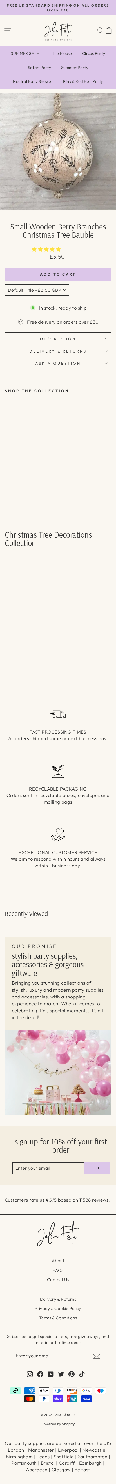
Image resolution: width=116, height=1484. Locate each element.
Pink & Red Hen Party (83, 81)
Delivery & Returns (58, 1299)
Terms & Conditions (58, 1317)
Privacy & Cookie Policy (58, 1308)
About (58, 1260)
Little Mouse (60, 53)
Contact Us (58, 1279)
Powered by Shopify (58, 1423)
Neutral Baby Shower (33, 81)
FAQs (58, 1270)
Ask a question (58, 363)
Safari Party (39, 67)
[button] (47, 249)
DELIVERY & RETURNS (58, 351)
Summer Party (74, 67)
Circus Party (93, 53)
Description (58, 338)
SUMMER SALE (25, 53)
